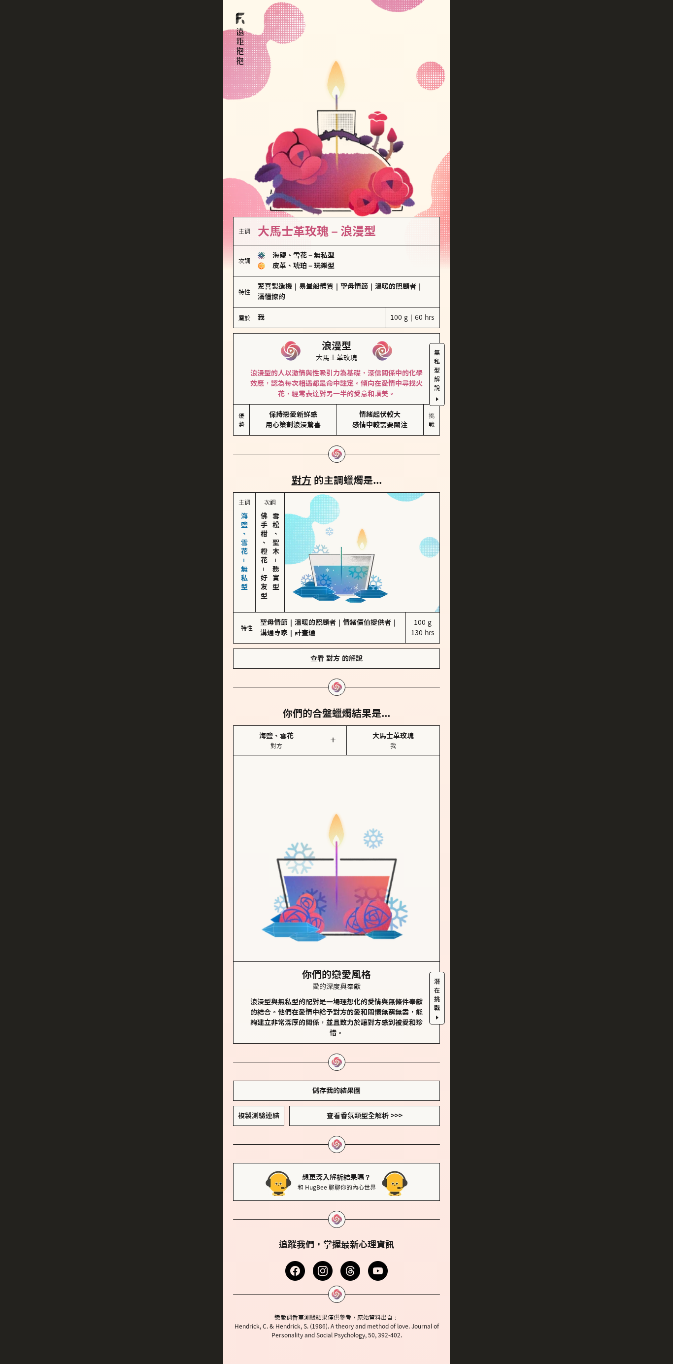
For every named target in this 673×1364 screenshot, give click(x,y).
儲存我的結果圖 (336, 1090)
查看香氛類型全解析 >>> (365, 1115)
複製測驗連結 (258, 1115)
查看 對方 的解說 (336, 658)
